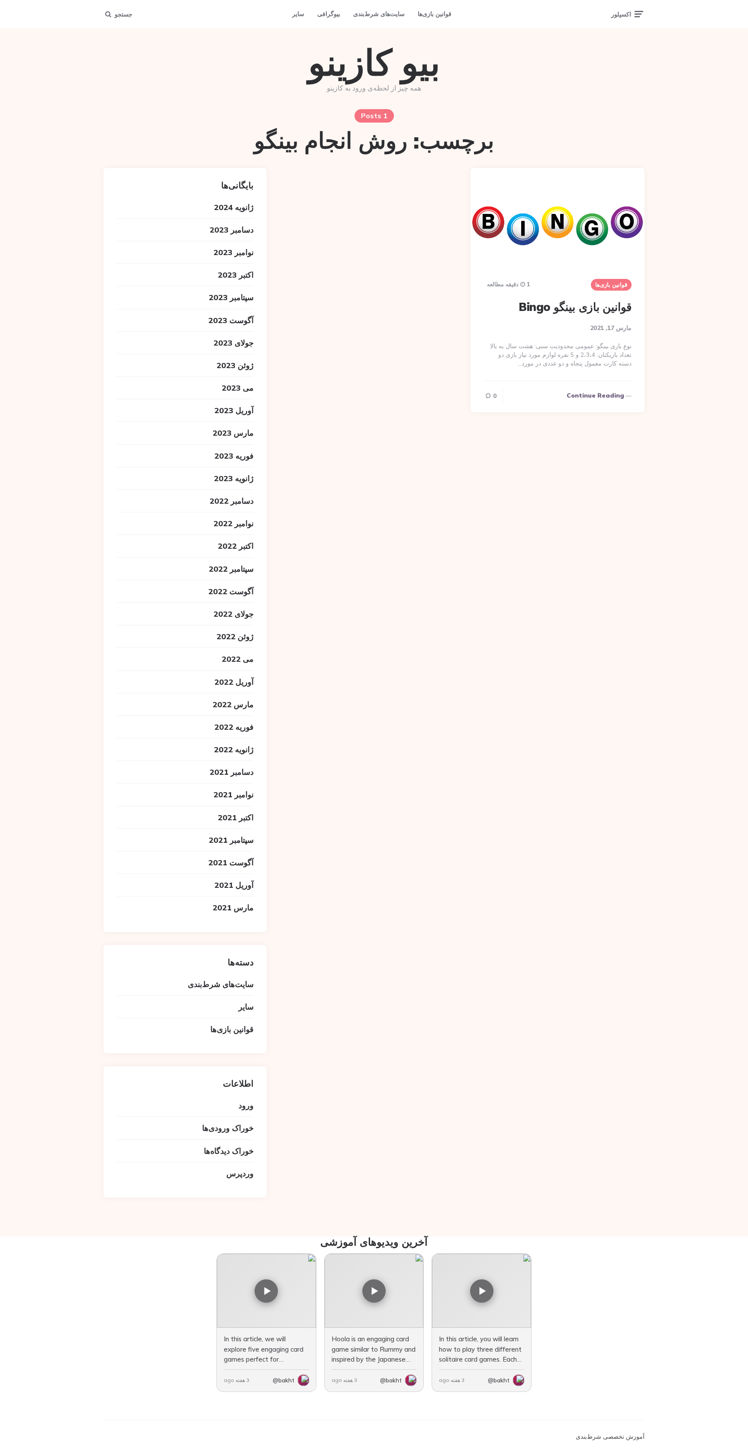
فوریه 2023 (234, 456)
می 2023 (238, 388)
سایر (298, 14)
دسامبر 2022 (232, 501)
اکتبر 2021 (236, 817)
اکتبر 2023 (236, 275)
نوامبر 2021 (233, 794)
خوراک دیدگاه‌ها (229, 1151)
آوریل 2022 (234, 682)
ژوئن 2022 (235, 636)
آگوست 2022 (231, 591)
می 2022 (238, 659)
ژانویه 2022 (234, 749)
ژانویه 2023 (234, 478)
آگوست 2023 (231, 320)
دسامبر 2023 (232, 230)
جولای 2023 (233, 343)
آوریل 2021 (234, 885)
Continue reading (595, 395)
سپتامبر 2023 (231, 297)
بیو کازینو (374, 62)
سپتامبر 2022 (231, 569)
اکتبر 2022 (236, 546)
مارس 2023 (233, 433)
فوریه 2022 (234, 727)
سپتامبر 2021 (231, 840)
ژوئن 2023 (235, 365)
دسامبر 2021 (232, 772)
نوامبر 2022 (233, 523)
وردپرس (240, 1173)
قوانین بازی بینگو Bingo (575, 307)
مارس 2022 (233, 704)
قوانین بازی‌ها (434, 14)
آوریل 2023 (234, 410)
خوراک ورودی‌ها (228, 1128)
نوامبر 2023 (233, 252)
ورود (246, 1105)
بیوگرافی (328, 14)
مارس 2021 (233, 908)
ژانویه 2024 (234, 207)
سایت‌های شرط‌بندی (379, 14)
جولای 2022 (233, 614)
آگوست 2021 (231, 862)
